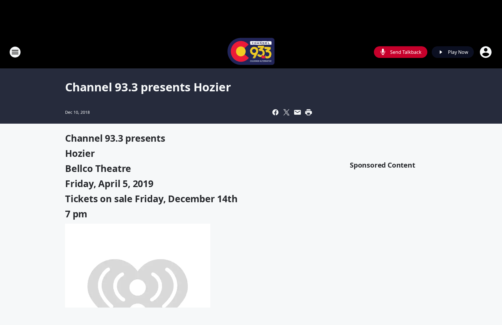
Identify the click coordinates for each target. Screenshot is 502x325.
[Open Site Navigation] (15, 52)
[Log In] (486, 52)
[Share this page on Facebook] (275, 112)
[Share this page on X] (286, 112)
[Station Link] (251, 52)
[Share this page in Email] (297, 112)
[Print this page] (308, 112)
